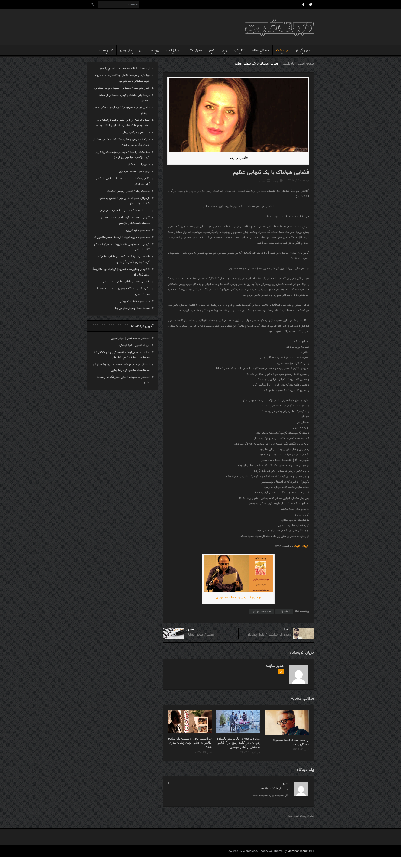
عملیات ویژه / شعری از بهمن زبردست (128, 191)
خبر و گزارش (302, 50)
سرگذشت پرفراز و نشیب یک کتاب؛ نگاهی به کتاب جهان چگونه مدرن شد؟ (190, 743)
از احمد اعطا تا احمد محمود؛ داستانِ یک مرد (291, 742)
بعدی (190, 629)
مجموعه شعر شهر (261, 611)
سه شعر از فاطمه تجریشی (135, 301)
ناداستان (239, 50)
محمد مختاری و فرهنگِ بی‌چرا (132, 308)
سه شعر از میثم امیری (124, 338)
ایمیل (262, 181)
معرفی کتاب (194, 50)
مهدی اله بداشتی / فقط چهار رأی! (268, 634)
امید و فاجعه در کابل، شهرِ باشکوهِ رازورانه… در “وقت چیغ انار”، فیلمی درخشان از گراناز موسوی (238, 743)
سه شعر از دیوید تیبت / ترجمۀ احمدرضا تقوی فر (122, 237)
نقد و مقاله (106, 50)
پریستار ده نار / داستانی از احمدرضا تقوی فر (125, 210)
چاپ (275, 181)
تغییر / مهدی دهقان (200, 634)
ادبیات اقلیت (301, 546)
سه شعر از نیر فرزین (138, 230)
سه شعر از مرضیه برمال (136, 132)
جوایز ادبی (172, 50)
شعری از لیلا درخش (138, 164)
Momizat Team (297, 851)
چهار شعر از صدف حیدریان (134, 171)
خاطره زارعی (284, 611)
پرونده (155, 50)
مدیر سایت (275, 666)
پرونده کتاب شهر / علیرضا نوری (238, 597)
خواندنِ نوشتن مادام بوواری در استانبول (126, 281)
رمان (224, 50)
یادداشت (282, 50)
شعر (211, 50)
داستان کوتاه (260, 50)
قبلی (285, 629)
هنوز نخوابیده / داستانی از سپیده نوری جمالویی (122, 88)
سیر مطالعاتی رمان (132, 50)
